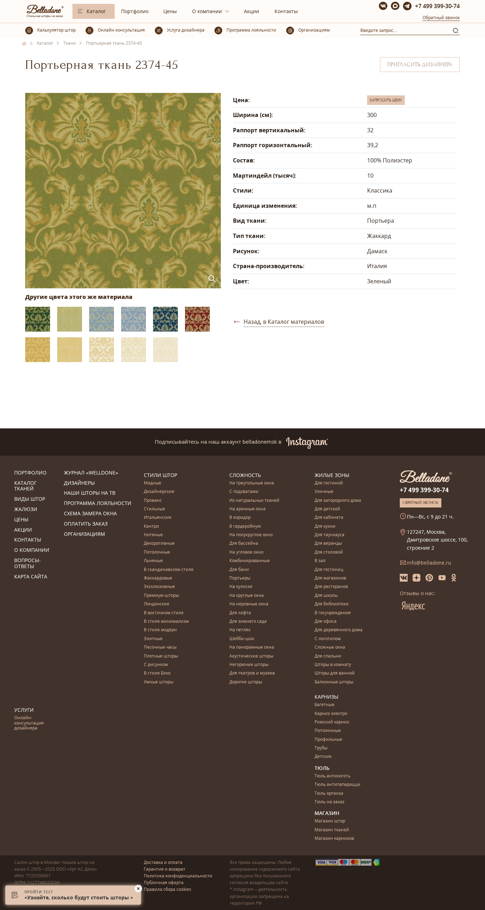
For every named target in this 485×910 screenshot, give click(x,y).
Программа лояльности (97, 503)
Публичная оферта (164, 883)
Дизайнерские (159, 491)
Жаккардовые (158, 578)
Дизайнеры (79, 483)
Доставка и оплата (163, 862)
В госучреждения (333, 613)
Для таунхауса (329, 535)
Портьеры (239, 578)
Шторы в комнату (333, 664)
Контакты (286, 11)
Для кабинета (329, 517)
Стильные (154, 509)
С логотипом (328, 639)
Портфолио (134, 11)
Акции (251, 11)
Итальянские (157, 517)
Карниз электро (331, 713)
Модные (152, 483)
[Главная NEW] (24, 43)
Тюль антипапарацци (337, 784)
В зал (320, 561)
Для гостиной (329, 483)
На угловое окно (246, 552)
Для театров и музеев (252, 673)
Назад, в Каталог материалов (284, 322)
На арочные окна (247, 509)
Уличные (324, 491)
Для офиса (326, 621)
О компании (207, 11)
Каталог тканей (25, 486)
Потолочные (157, 552)
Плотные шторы (161, 656)
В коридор (240, 517)
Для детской (327, 509)
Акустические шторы (251, 656)
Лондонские (156, 604)
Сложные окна (330, 647)
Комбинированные (249, 561)
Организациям (84, 534)
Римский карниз (332, 722)
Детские (323, 756)
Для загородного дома (338, 500)
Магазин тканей (332, 830)
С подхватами (243, 491)
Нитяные (153, 535)
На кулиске (240, 586)
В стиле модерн (160, 630)
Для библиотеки (332, 604)
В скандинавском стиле (169, 569)
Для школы (326, 595)
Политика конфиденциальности (178, 876)
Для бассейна (243, 543)
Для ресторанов (331, 586)
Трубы (321, 748)
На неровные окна (248, 604)
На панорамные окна (251, 647)
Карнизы (326, 696)
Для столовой (329, 552)
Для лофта (240, 613)
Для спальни (328, 656)
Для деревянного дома (339, 630)
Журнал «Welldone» (91, 473)
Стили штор (160, 475)
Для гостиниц (329, 569)
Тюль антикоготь (332, 776)
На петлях (239, 630)
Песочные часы (160, 647)
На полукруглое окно (251, 535)
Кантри (151, 526)
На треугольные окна (251, 483)
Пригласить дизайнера (419, 64)
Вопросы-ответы (27, 563)
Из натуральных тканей (254, 500)
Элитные (153, 639)
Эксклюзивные (159, 586)
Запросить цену (386, 100)
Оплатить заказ (86, 524)
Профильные (328, 739)
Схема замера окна (90, 514)
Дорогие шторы (245, 682)
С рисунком (156, 664)
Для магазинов (330, 578)
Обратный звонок (441, 18)
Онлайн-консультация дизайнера (29, 723)
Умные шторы (158, 682)
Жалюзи (25, 509)
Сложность (245, 475)
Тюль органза (329, 793)
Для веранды (328, 543)
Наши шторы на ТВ (89, 493)
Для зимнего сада (248, 621)
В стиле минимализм (166, 621)
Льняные (153, 561)
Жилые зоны (332, 475)
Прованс (153, 500)
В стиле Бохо (157, 673)
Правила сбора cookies (167, 889)
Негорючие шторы (248, 664)
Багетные (324, 705)
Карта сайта (30, 577)
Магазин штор (330, 821)
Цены (170, 11)
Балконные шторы (334, 682)
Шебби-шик (241, 639)
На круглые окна (246, 595)
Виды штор (29, 499)
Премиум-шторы (161, 595)
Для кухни (325, 526)
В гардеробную (245, 526)
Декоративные (159, 543)
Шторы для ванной (335, 673)
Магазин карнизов (334, 838)
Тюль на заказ (329, 802)
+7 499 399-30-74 (437, 6)
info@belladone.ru (429, 562)
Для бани (239, 569)
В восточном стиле (164, 613)
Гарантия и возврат (164, 869)
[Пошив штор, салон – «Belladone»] (44, 15)
